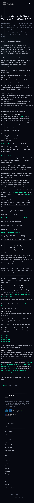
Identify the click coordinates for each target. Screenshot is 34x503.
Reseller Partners (9, 450)
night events (28, 194)
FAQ (6, 442)
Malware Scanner (9, 423)
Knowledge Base (9, 444)
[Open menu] (29, 3)
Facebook (28, 304)
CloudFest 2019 (6, 341)
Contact (7, 466)
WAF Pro (7, 426)
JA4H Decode (8, 431)
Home (2, 9)
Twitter (3, 306)
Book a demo (8, 481)
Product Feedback (10, 487)
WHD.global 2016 (6, 335)
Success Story (8, 447)
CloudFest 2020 (6, 143)
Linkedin (17, 306)
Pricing (10, 385)
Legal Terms (8, 471)
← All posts (4, 385)
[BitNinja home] (9, 3)
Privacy (7, 474)
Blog (6, 9)
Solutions (16, 385)
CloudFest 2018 (6, 339)
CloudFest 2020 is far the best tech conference (15, 156)
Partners (7, 468)
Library (7, 452)
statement (21, 116)
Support (7, 484)
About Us (7, 463)
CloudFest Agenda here (19, 192)
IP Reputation (8, 429)
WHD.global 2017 (6, 337)
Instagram (9, 306)
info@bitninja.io (19, 273)
